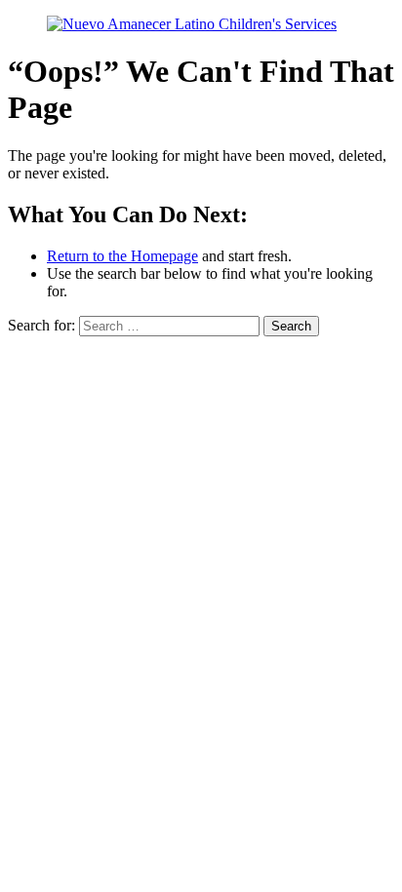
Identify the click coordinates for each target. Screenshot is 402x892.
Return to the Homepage (122, 256)
